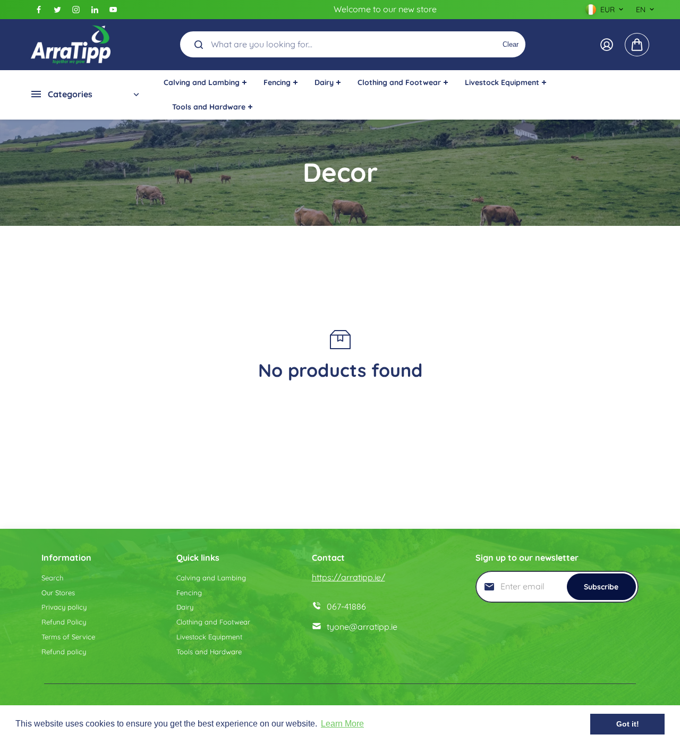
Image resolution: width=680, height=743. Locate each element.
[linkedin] (95, 10)
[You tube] (113, 10)
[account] (606, 44)
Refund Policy (63, 622)
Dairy (184, 607)
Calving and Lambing (211, 577)
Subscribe (601, 587)
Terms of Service (68, 636)
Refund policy (63, 651)
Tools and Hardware (209, 651)
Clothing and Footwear (213, 622)
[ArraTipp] (70, 44)
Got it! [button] (627, 724)
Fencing (189, 592)
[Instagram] (76, 10)
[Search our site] (199, 44)
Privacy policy (64, 607)
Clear (510, 44)
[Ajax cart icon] (637, 44)
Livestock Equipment (209, 636)
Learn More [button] (342, 723)
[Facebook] (39, 10)
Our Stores (58, 592)
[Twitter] (57, 10)
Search (52, 577)
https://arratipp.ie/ (348, 577)
